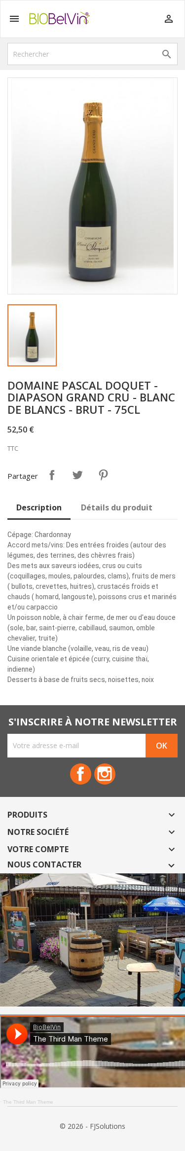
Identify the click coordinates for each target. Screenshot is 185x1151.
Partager (52, 475)
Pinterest (103, 475)
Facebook (80, 774)
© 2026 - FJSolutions (92, 1126)
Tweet (77, 475)
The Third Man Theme (28, 1102)
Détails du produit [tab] (116, 507)
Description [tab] (39, 507)
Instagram (104, 774)
